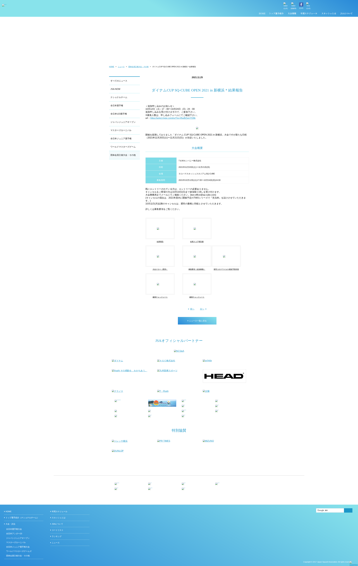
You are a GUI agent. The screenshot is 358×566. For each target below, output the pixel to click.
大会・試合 (10, 524)
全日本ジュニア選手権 (120, 138)
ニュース (121, 67)
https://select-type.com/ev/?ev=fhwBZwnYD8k (173, 118)
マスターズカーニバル (120, 130)
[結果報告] (163, 219)
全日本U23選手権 (118, 114)
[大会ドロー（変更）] (163, 246)
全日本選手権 (116, 105)
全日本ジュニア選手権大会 (18, 547)
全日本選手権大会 (14, 529)
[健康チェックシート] (163, 274)
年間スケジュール (309, 14)
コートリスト (57, 530)
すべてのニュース (118, 81)
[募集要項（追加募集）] (197, 246)
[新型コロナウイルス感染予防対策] (230, 246)
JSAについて (346, 14)
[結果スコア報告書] (200, 219)
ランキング (57, 536)
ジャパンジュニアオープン (123, 122)
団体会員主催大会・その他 (138, 67)
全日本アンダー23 (14, 533)
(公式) (285, 8)
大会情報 (292, 14)
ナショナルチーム (118, 97)
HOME (262, 14)
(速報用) (293, 8)
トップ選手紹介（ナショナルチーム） (276, 14)
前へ (192, 309)
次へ (202, 309)
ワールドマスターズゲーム (123, 147)
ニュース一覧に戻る (198, 321)
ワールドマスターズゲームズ (19, 551)
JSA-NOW (115, 89)
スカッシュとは (329, 14)
